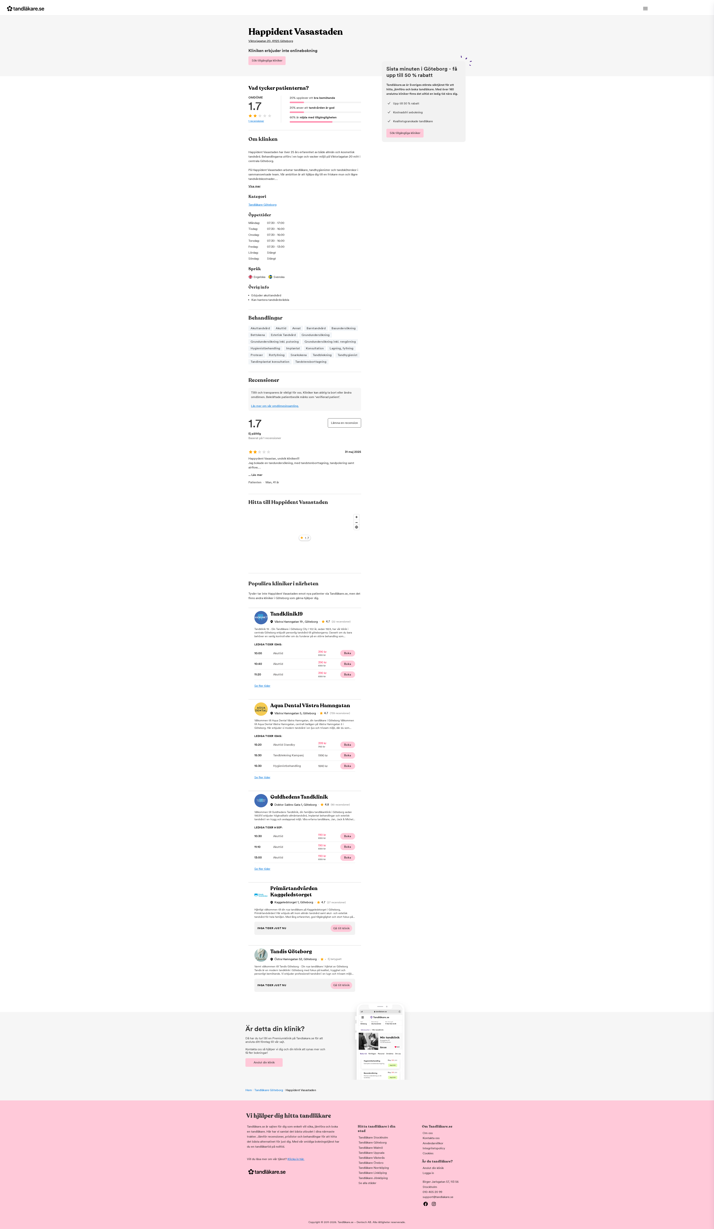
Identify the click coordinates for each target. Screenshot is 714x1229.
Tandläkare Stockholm (373, 1137)
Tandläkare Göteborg (262, 204)
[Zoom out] (356, 522)
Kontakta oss (431, 1138)
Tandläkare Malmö (370, 1147)
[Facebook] (425, 1204)
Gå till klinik (341, 928)
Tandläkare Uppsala (371, 1152)
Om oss (428, 1133)
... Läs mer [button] (255, 475)
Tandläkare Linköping (372, 1173)
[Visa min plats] (356, 527)
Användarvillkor (433, 1143)
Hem (248, 1090)
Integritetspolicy (434, 1148)
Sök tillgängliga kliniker (267, 60)
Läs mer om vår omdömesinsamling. (275, 406)
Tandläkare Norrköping (373, 1168)
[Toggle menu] (645, 9)
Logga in (428, 1173)
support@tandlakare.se (438, 1197)
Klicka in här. (295, 1159)
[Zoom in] (356, 517)
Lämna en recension (344, 423)
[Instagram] (433, 1204)
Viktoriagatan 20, (270, 41)
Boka (347, 653)
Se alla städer (367, 1183)
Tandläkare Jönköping (373, 1178)
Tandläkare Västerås (371, 1158)
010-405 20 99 (432, 1192)
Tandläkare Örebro (370, 1163)
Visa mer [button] (254, 186)
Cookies (428, 1153)
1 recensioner (256, 120)
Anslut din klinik (264, 1062)
